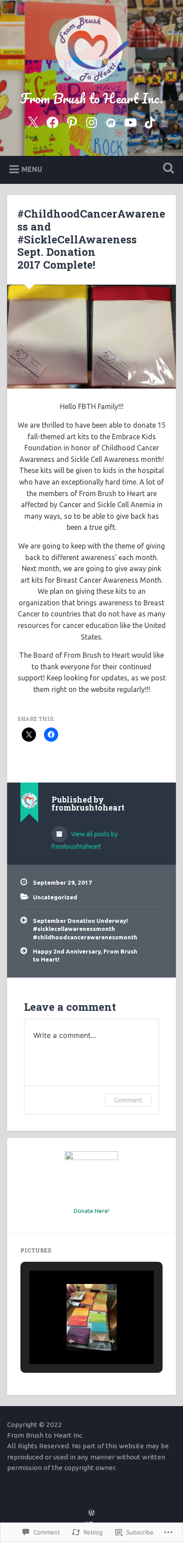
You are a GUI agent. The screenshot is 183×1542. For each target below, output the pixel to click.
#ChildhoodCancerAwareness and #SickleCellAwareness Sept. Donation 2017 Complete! (91, 239)
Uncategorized (55, 897)
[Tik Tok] (150, 121)
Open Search (166, 169)
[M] (111, 121)
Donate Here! (91, 1210)
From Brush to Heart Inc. (91, 98)
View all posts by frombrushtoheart (85, 840)
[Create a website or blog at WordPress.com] (91, 1513)
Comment (128, 1100)
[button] (71, 1341)
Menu (31, 169)
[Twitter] (33, 121)
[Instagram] (91, 121)
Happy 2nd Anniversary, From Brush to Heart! (85, 955)
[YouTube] (130, 121)
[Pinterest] (72, 121)
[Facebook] (52, 121)
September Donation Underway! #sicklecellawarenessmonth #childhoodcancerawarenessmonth (85, 929)
